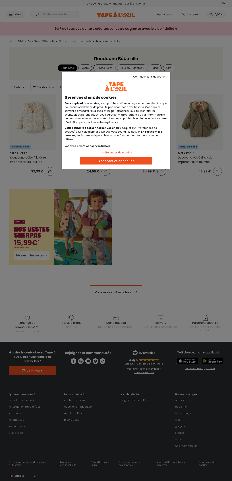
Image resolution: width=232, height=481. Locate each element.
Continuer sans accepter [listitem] (149, 76)
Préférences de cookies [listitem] (117, 152)
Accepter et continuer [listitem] (116, 161)
